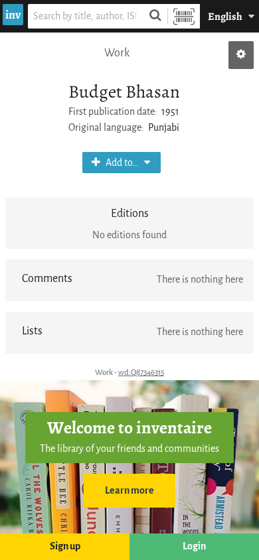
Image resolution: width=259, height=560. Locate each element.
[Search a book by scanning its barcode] (184, 16)
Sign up (65, 546)
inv (13, 15)
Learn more (129, 490)
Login (194, 546)
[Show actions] (241, 55)
